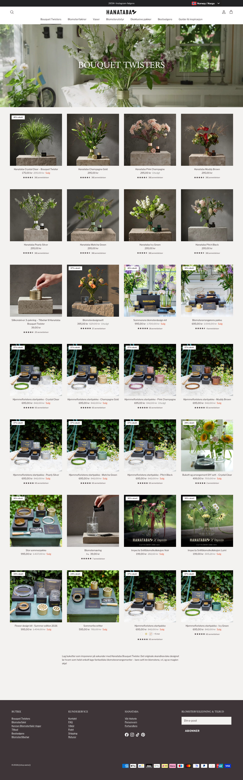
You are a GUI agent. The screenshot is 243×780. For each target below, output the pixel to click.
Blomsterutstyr (115, 19)
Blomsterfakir (19, 722)
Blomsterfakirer (77, 19)
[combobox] (206, 3)
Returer (72, 737)
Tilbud (15, 729)
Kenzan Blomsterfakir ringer (26, 726)
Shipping (72, 733)
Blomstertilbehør (20, 737)
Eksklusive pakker (141, 19)
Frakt (71, 729)
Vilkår (71, 726)
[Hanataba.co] (121, 12)
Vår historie (131, 718)
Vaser (96, 19)
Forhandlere (131, 726)
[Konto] (223, 12)
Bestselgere (165, 19)
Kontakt (72, 718)
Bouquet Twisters (50, 19)
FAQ (70, 722)
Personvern (131, 722)
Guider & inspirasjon (190, 19)
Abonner (192, 730)
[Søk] (12, 12)
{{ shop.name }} (24, 765)
